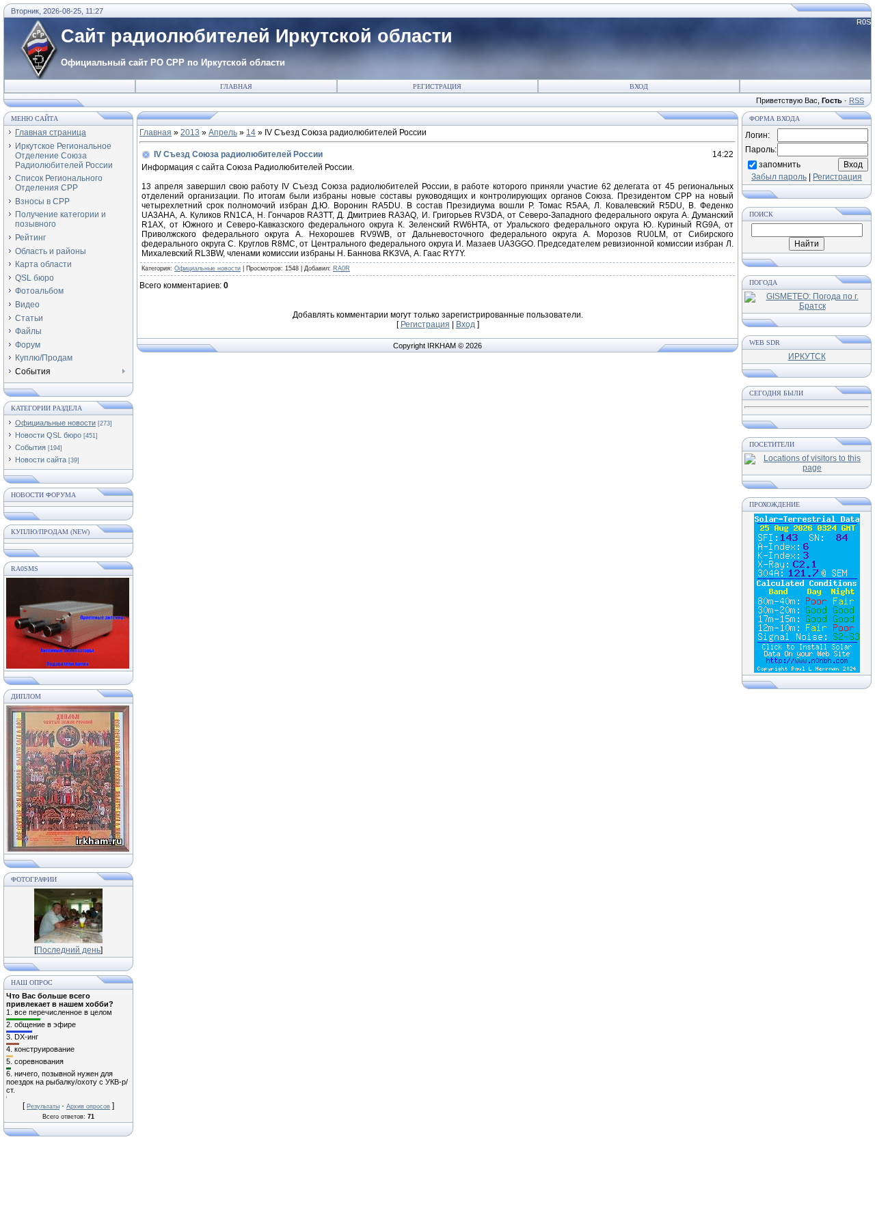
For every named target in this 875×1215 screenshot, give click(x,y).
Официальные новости (55, 423)
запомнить (779, 164)
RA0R (341, 268)
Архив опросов (88, 1106)
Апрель (222, 132)
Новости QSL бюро (48, 435)
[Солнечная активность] (807, 670)
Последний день (68, 950)
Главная (236, 86)
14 (251, 132)
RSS (856, 100)
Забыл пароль (779, 177)
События (30, 447)
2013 (190, 132)
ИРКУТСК (807, 356)
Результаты (43, 1106)
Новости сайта (40, 460)
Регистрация (437, 86)
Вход (639, 86)
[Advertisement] (437, 1181)
